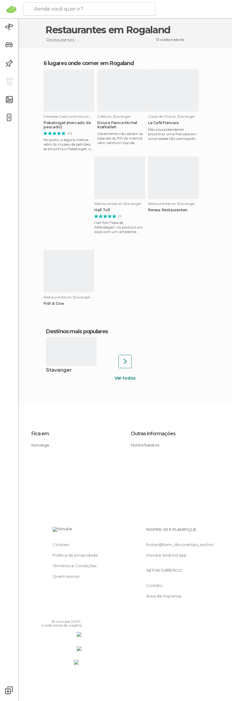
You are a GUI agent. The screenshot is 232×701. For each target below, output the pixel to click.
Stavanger (59, 370)
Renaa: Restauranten (167, 210)
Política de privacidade (75, 555)
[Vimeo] (69, 612)
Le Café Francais (163, 123)
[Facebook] (54, 612)
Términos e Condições (74, 565)
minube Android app (166, 555)
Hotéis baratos (145, 445)
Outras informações (153, 433)
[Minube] (11, 9)
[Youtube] (77, 612)
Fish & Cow (54, 303)
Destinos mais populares (77, 331)
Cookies (61, 544)
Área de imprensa (163, 596)
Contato (154, 585)
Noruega (40, 445)
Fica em (40, 433)
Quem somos (66, 576)
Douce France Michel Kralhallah (117, 125)
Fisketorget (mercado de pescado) (67, 125)
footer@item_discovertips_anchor (180, 544)
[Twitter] (61, 612)
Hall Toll (102, 210)
